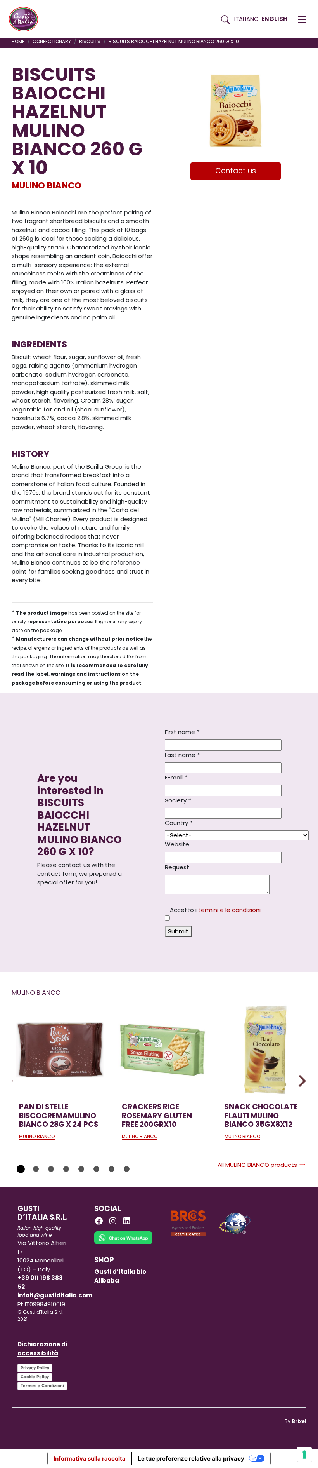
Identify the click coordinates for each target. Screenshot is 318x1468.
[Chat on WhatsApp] (123, 1243)
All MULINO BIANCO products (258, 1165)
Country (178, 823)
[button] (302, 19)
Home (18, 41)
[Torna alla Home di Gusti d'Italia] (26, 19)
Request (177, 867)
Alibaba (106, 1280)
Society (178, 800)
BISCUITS (89, 41)
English (274, 19)
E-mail (176, 777)
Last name (182, 755)
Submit (178, 931)
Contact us (235, 171)
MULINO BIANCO (46, 185)
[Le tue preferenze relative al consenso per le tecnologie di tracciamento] (304, 1454)
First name (182, 732)
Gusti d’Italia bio (120, 1272)
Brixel (299, 1421)
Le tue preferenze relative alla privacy (191, 1458)
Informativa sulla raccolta (90, 1458)
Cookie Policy (35, 1376)
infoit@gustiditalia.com (54, 1295)
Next (300, 1081)
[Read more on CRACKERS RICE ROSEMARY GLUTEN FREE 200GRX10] (162, 1050)
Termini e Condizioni (42, 1385)
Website (177, 844)
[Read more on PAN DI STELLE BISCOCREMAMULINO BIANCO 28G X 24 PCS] (59, 1050)
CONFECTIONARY (52, 41)
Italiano (246, 19)
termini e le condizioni (229, 910)
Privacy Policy (35, 1367)
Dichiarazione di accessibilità (42, 1348)
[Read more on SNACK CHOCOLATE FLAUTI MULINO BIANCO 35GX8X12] (265, 1050)
